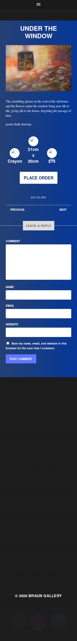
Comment (13, 241)
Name (11, 287)
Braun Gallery (45, 595)
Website (12, 324)
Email (11, 306)
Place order (39, 178)
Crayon (15, 161)
